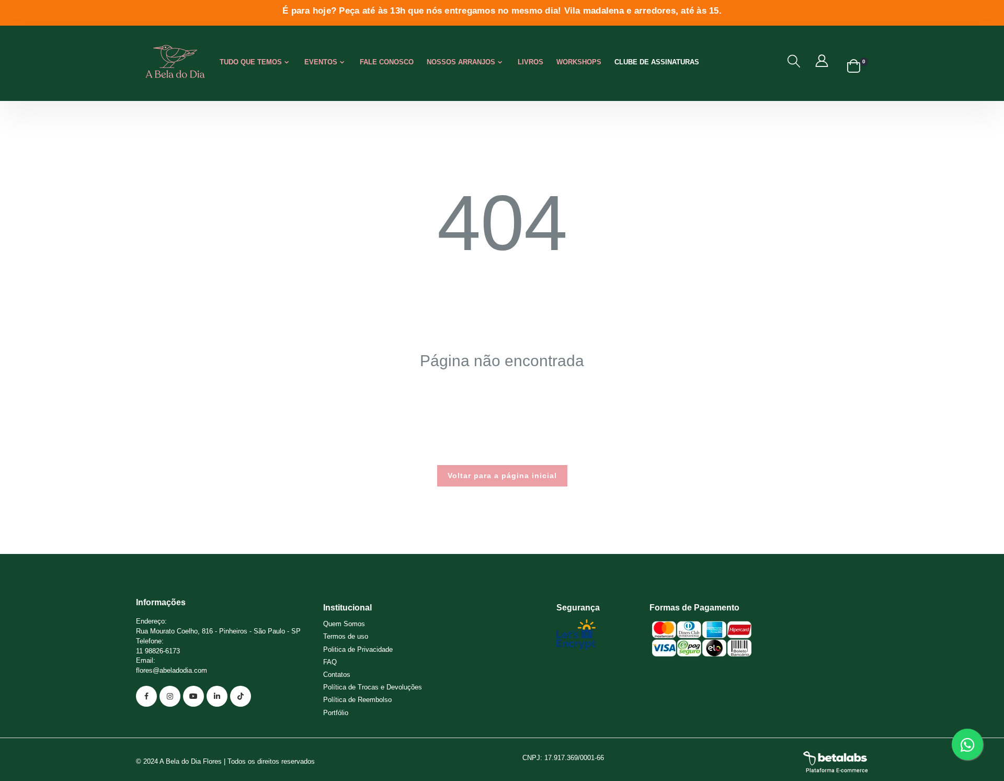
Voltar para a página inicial (502, 475)
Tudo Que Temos (251, 62)
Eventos (320, 62)
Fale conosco (387, 62)
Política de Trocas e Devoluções (372, 687)
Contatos (336, 674)
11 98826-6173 (158, 651)
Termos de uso (345, 636)
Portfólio (335, 713)
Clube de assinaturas (656, 62)
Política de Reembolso (357, 700)
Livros (530, 62)
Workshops (578, 62)
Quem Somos (344, 624)
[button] (794, 61)
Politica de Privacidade (358, 649)
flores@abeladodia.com (171, 670)
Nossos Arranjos (461, 62)
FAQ (330, 662)
